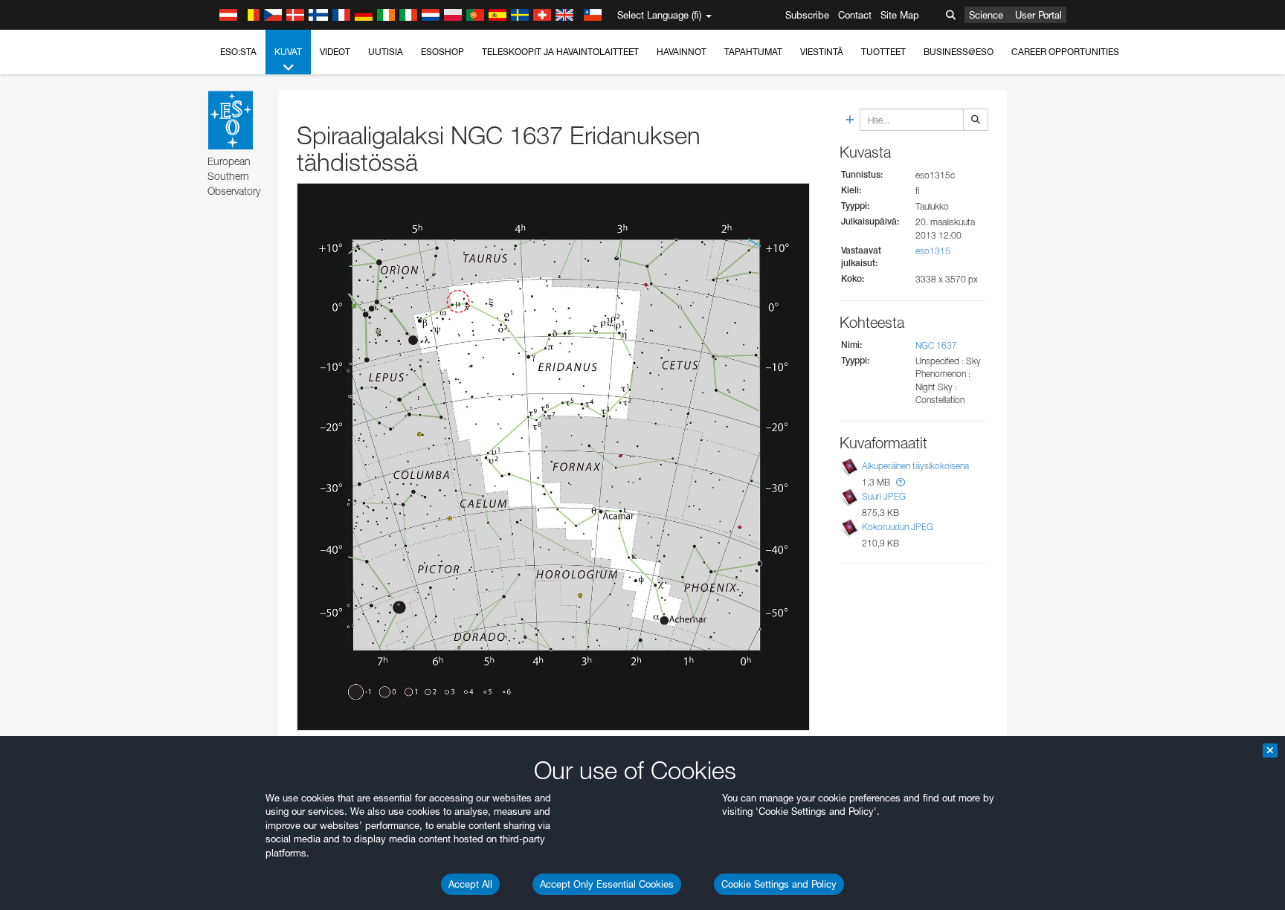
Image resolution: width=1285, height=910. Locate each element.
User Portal (1038, 15)
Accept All (470, 884)
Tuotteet (883, 51)
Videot (335, 51)
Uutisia (385, 51)
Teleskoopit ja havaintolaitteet (560, 51)
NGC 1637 (936, 345)
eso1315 (932, 250)
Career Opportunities (1065, 51)
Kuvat (288, 51)
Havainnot (681, 51)
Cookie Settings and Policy (779, 884)
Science (986, 15)
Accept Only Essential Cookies (607, 884)
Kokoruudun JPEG (897, 526)
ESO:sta (238, 51)
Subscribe (807, 15)
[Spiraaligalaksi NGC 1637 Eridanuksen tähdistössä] (553, 457)
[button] (900, 482)
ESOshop (442, 51)
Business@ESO (958, 51)
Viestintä (821, 51)
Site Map (899, 15)
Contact (855, 15)
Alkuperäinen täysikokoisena (915, 465)
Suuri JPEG (884, 496)
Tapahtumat (753, 51)
